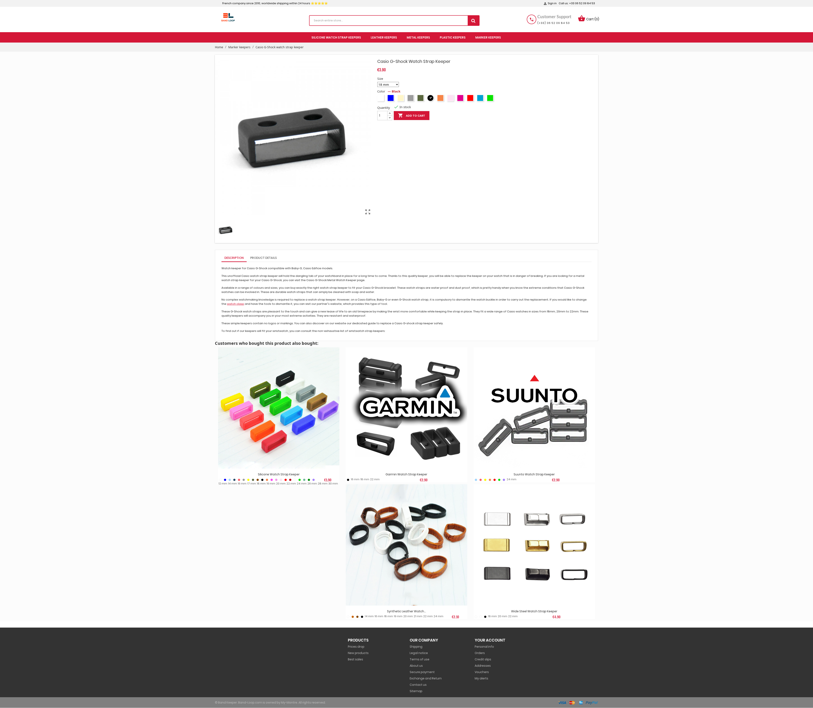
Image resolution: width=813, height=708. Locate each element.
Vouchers (482, 672)
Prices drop (356, 647)
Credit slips (483, 659)
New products (358, 653)
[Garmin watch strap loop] (406, 408)
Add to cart (411, 115)
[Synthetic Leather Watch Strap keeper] (406, 545)
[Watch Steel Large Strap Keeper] (534, 545)
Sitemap (416, 691)
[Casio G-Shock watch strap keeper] (227, 230)
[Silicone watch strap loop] (278, 408)
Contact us (418, 685)
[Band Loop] (228, 17)
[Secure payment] (563, 702)
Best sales (355, 659)
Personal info (484, 647)
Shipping (416, 647)
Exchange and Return (426, 678)
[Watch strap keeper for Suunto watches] (534, 408)
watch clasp (235, 304)
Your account (490, 640)
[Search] (473, 20)
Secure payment (422, 672)
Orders (480, 653)
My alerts (481, 678)
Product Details (263, 258)
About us (416, 666)
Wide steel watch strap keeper (534, 611)
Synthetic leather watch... (406, 611)
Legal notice (419, 653)
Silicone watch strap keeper (279, 474)
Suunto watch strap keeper (534, 474)
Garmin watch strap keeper (406, 474)
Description (234, 258)
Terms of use (419, 659)
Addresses (483, 666)
